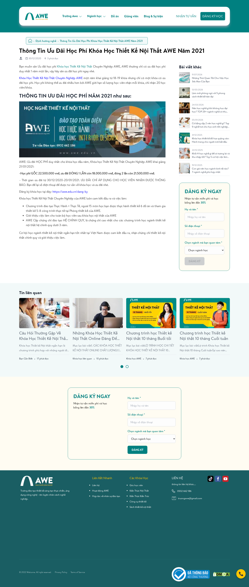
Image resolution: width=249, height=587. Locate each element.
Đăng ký (194, 261)
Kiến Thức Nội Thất (139, 490)
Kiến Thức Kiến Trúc (139, 496)
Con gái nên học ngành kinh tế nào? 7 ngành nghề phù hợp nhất (210, 170)
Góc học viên (136, 485)
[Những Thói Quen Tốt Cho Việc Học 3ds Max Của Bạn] (184, 77)
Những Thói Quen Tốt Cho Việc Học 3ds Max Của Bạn (210, 79)
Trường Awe (70, 16)
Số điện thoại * (193, 226)
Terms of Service (78, 572)
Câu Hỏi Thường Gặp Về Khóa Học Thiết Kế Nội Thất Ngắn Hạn (43, 335)
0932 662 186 (184, 491)
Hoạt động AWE (100, 490)
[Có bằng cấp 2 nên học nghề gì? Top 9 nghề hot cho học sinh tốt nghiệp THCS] (184, 123)
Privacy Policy (61, 572)
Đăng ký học (212, 16)
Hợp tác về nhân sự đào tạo (106, 496)
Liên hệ (95, 485)
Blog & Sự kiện (153, 16)
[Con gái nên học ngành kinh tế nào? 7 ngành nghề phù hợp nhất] (184, 168)
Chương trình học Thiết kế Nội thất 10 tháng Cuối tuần (204, 335)
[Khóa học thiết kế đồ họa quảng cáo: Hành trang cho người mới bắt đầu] (184, 138)
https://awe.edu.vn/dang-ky (70, 191)
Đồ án (115, 16)
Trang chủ (30, 41)
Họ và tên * (191, 209)
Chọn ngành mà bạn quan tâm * (203, 242)
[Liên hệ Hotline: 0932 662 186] (241, 574)
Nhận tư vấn (186, 16)
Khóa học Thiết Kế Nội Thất (74, 66)
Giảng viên (131, 16)
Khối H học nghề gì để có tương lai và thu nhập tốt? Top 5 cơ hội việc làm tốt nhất (211, 155)
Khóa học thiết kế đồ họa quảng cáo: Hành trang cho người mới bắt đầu (210, 140)
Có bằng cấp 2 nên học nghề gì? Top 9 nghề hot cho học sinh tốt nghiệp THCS (210, 125)
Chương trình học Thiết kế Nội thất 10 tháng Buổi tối (149, 335)
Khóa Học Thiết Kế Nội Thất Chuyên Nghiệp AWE (51, 78)
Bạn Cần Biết (26, 358)
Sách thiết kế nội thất (140, 507)
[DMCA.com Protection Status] (221, 574)
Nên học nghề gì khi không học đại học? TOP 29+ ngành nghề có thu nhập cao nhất (209, 110)
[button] (121, 366)
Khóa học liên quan (82, 358)
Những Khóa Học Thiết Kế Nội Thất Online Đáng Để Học (95, 335)
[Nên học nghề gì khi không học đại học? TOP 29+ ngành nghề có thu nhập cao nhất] (184, 107)
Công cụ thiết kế (138, 501)
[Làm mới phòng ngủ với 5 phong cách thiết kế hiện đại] (184, 92)
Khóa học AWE (133, 358)
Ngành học (94, 16)
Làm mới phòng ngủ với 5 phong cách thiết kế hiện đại (208, 94)
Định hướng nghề (46, 41)
